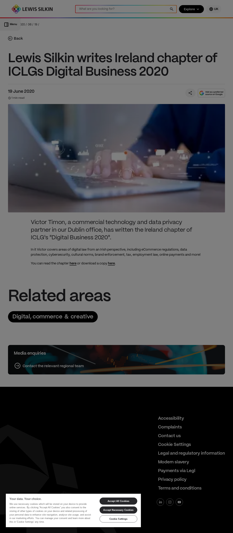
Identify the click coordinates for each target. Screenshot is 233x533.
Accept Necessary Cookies (118, 510)
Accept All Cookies (118, 501)
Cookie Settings (118, 519)
